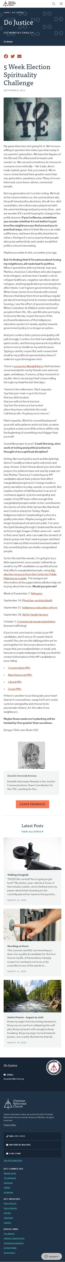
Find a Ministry (10, 1208)
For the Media (10, 1248)
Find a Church (10, 1203)
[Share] (6, 56)
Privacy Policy (10, 1125)
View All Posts (31, 831)
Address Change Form (14, 1238)
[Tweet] (12, 56)
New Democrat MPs (20, 675)
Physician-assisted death (37, 600)
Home (7, 13)
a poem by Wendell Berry (29, 366)
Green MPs (14, 689)
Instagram (8, 1192)
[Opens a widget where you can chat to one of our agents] (51, 1256)
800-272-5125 (17, 1136)
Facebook (8, 1183)
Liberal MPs (15, 682)
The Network (10, 1178)
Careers (7, 1223)
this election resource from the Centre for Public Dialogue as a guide (30, 574)
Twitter (7, 1188)
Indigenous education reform (39, 607)
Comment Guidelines (14, 1243)
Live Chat (15, 1154)
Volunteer (8, 1218)
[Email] (19, 56)
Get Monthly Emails (18, 33)
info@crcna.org (20, 1145)
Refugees (36, 593)
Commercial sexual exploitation (36, 621)
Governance (9, 1253)
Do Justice (18, 13)
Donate (7, 1213)
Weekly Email (10, 1173)
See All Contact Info (13, 1161)
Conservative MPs (19, 668)
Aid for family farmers (35, 614)
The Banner (9, 1234)
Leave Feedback (32, 804)
